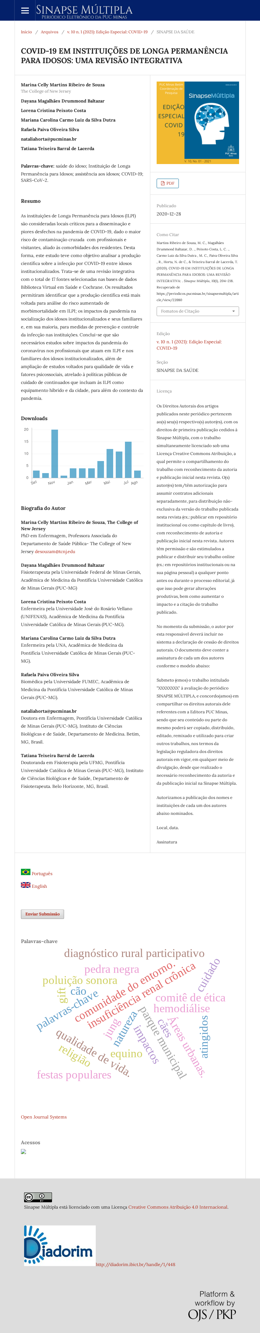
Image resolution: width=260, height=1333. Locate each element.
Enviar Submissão (42, 914)
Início (26, 32)
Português (41, 873)
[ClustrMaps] (23, 1152)
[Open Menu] (25, 10)
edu (71, 551)
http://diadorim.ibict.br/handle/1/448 (135, 1264)
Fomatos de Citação (180, 311)
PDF (170, 183)
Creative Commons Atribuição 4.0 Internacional (177, 1207)
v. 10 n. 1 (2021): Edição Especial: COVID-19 (107, 32)
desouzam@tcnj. (51, 551)
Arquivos (49, 32)
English (38, 886)
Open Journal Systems (44, 1117)
